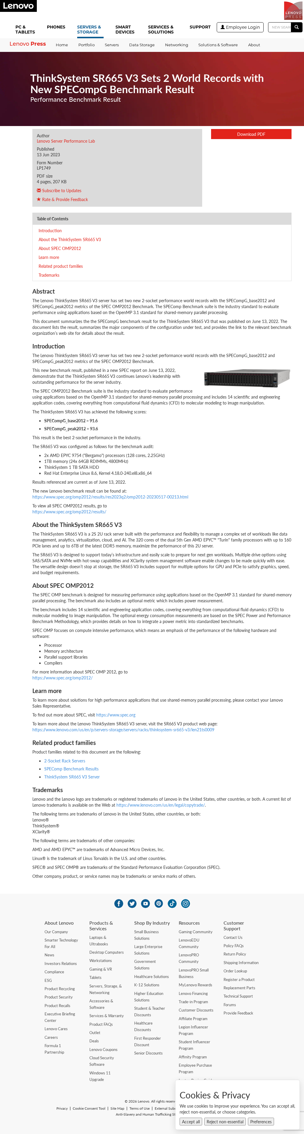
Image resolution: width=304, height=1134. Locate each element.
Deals (94, 1041)
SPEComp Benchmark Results (71, 769)
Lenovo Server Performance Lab (66, 141)
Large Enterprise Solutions (148, 950)
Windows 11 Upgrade (100, 1076)
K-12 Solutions (146, 985)
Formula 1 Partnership (54, 1049)
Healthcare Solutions (151, 976)
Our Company (56, 931)
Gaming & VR (100, 969)
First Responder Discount (147, 1041)
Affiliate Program (193, 1018)
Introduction (50, 230)
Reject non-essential (225, 1122)
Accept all (191, 1122)
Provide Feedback (238, 1013)
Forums (230, 1004)
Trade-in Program (193, 1001)
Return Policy (235, 954)
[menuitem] (26, 29)
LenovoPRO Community (189, 958)
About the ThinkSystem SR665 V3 (70, 239)
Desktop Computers (106, 952)
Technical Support (238, 996)
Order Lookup (235, 971)
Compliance (54, 971)
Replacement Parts (239, 987)
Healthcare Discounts (143, 1026)
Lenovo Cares (56, 1028)
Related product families (61, 266)
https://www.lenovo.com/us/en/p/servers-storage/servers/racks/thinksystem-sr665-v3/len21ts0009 (123, 729)
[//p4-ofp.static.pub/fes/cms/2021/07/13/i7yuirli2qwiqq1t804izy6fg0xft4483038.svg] (118, 903)
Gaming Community (196, 931)
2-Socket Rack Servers (64, 761)
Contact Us (233, 937)
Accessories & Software (101, 1004)
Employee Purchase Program (195, 1068)
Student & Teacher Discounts (149, 1011)
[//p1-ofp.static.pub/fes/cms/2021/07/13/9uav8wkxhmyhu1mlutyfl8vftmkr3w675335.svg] (145, 903)
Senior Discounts (148, 1053)
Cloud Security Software (101, 1061)
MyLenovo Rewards (195, 985)
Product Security (59, 997)
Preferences (261, 1122)
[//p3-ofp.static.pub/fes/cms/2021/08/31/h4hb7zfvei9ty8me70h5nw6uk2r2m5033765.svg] (185, 903)
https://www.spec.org (115, 715)
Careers (51, 1037)
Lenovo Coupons (103, 1049)
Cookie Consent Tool (89, 1108)
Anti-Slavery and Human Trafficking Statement (152, 1114)
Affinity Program (193, 1057)
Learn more (49, 257)
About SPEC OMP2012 (60, 248)
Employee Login (242, 27)
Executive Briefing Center (60, 1017)
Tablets (95, 977)
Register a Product (239, 979)
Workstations (100, 960)
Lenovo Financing (193, 993)
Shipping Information (241, 962)
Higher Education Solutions (148, 997)
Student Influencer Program (194, 1045)
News (49, 955)
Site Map (117, 1108)
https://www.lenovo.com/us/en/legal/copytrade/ (160, 805)
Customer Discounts (196, 1010)
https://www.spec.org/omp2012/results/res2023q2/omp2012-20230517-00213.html (110, 497)
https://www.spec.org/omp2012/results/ (69, 512)
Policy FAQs (234, 945)
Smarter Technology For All (61, 943)
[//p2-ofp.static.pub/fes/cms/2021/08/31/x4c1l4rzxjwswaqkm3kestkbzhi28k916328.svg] (158, 903)
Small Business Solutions (146, 935)
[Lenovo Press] (293, 10)
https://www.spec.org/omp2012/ (62, 678)
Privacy (62, 1108)
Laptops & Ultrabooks (98, 941)
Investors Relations (61, 963)
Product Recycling (60, 988)
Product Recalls (57, 1005)
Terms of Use (139, 1108)
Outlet (94, 1032)
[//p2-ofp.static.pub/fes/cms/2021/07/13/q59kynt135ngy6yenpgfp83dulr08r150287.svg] (132, 903)
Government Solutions (145, 965)
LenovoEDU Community (189, 943)
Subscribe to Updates (61, 190)
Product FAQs (101, 1024)
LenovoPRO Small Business (194, 973)
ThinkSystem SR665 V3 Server (72, 777)
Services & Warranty (106, 1015)
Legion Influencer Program (193, 1030)
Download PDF (251, 134)
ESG (48, 980)
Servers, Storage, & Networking (105, 989)
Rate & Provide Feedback (64, 199)
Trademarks (49, 275)
